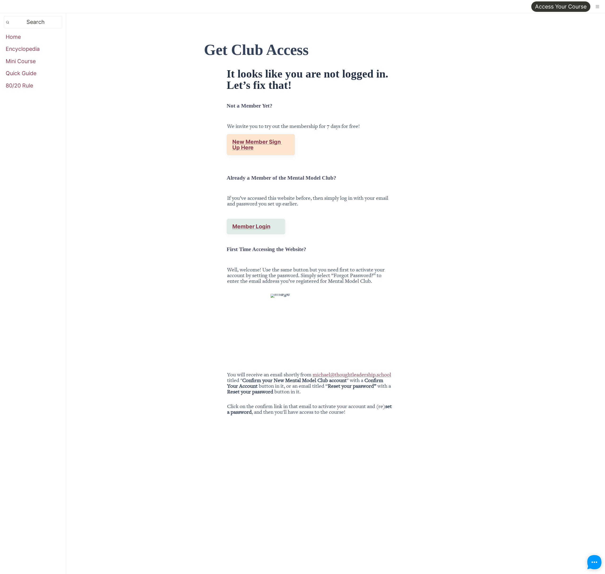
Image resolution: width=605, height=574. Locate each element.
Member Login (251, 226)
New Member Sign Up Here (257, 145)
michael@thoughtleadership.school (352, 374)
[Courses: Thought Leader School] (5, 6)
